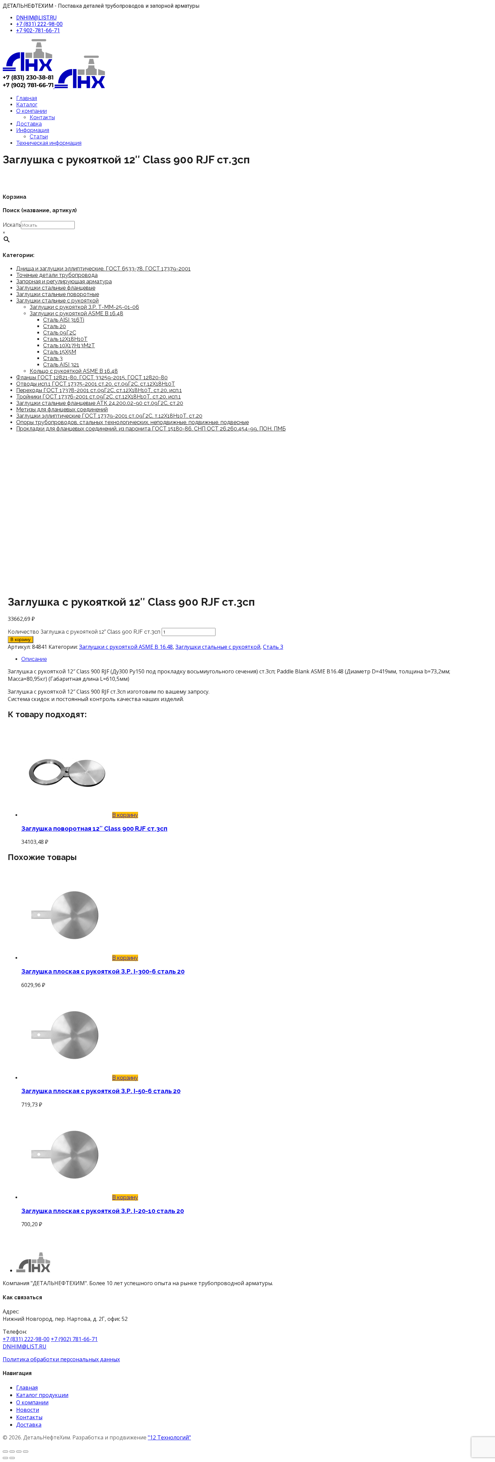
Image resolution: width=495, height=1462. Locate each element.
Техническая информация (48, 143)
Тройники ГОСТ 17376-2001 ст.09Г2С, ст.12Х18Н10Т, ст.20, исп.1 (98, 396)
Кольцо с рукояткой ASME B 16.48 (74, 371)
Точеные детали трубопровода (57, 275)
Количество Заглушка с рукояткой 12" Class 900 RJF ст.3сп (84, 632)
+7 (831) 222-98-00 (39, 24)
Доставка (29, 124)
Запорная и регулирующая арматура (64, 281)
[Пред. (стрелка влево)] (5, 1458)
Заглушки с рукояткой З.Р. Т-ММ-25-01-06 (84, 307)
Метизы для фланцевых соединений (62, 409)
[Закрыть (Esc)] (25, 1452)
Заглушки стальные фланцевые (55, 288)
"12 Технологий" (169, 1437)
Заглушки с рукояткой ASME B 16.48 (76, 313)
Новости (27, 1409)
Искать (12, 225)
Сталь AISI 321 (61, 364)
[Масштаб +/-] (5, 1452)
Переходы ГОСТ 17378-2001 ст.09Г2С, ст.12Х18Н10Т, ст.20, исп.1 (99, 390)
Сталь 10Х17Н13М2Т (69, 345)
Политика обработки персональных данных (61, 1359)
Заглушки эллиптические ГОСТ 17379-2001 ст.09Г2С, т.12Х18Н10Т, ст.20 (109, 416)
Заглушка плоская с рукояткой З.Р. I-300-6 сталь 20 (103, 971)
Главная (26, 98)
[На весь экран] (12, 1452)
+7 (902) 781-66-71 (74, 1339)
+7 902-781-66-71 (38, 30)
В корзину (20, 639)
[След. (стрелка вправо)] (12, 1458)
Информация (32, 130)
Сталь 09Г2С (59, 332)
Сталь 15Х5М (59, 352)
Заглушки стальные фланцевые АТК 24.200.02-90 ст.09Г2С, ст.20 (99, 403)
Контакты (42, 117)
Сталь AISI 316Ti (63, 320)
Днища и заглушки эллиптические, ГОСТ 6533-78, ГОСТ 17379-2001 (103, 268)
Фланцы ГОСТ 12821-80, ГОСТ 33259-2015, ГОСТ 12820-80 (92, 377)
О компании (31, 111)
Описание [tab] (34, 659)
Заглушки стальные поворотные (57, 294)
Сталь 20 (54, 326)
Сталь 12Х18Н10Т (65, 339)
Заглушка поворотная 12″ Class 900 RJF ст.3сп (94, 828)
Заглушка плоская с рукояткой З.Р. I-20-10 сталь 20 (102, 1210)
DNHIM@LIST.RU (36, 17)
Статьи (39, 136)
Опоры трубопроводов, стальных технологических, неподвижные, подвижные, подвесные (132, 422)
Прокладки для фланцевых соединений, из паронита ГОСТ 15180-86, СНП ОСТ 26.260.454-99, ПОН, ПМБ (151, 428)
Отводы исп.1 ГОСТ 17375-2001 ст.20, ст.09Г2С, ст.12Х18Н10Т (95, 384)
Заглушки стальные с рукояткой (57, 300)
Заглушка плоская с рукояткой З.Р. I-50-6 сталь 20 (100, 1090)
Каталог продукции (42, 1395)
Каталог (26, 104)
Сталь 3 (53, 358)
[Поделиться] (19, 1452)
